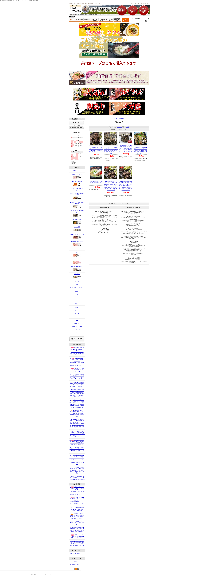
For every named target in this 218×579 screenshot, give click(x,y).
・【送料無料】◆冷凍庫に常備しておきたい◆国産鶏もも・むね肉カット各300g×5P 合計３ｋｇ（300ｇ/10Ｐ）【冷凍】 (77, 470)
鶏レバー (77, 313)
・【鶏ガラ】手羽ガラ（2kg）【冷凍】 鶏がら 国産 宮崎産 (77, 523)
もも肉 (76, 294)
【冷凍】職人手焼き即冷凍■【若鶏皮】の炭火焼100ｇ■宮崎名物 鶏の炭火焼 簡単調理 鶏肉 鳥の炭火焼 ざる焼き (111, 150)
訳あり (76, 259)
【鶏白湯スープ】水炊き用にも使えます (77, 203)
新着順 (127, 127)
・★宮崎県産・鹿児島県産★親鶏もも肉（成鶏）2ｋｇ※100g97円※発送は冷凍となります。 (77, 478)
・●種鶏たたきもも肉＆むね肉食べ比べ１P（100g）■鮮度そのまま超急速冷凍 (77, 536)
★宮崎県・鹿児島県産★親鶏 (77, 234)
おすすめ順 (119, 127)
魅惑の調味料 (77, 274)
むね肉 (76, 291)
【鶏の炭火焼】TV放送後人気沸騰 (77, 211)
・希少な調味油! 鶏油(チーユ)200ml (77, 463)
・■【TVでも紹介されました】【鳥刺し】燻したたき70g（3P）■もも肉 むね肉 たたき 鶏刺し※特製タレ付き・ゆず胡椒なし (77, 351)
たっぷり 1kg (76, 329)
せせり (76, 300)
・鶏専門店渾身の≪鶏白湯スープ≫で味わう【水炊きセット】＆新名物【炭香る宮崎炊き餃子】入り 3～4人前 (77, 442)
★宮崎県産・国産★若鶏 (77, 241)
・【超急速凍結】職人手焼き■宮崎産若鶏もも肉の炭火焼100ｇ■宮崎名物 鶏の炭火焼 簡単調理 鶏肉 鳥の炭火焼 (77, 529)
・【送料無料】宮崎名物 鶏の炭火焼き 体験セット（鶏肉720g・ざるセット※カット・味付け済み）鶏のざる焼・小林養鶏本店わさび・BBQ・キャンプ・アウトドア (77, 393)
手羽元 (76, 304)
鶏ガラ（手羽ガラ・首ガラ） (77, 287)
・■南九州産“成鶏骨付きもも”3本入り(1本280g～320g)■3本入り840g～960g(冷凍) (77, 509)
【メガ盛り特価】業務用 (77, 174)
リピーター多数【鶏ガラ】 (77, 266)
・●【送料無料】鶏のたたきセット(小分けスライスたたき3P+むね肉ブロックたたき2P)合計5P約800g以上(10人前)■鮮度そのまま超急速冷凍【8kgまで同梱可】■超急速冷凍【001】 (76, 403)
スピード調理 (77, 227)
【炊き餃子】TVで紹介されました (77, 189)
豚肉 (77, 252)
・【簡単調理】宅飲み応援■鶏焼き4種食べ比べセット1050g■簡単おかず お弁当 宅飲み (77, 449)
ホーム (115, 118)
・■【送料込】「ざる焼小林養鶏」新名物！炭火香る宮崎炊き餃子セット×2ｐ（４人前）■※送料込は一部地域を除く (77, 384)
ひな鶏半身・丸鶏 (77, 219)
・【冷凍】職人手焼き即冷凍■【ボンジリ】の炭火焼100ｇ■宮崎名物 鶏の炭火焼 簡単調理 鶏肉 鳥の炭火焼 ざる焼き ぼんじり (77, 434)
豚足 (77, 320)
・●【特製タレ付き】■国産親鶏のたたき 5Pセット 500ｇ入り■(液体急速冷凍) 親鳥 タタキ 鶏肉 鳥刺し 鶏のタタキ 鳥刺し (77, 501)
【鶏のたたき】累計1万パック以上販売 (77, 194)
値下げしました (76, 170)
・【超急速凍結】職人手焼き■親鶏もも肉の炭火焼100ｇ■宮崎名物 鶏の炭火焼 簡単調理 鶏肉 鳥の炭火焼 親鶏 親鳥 (77, 543)
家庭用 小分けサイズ (77, 326)
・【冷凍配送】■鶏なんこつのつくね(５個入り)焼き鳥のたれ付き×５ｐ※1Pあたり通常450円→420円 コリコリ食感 (76, 457)
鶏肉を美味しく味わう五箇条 (77, 564)
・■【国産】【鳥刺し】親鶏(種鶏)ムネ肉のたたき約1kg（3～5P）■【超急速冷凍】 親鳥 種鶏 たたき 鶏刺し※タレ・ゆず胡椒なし (77, 490)
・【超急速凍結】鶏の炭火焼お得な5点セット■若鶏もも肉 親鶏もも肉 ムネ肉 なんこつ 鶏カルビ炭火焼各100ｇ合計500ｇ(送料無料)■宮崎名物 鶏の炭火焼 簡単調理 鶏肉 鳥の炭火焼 (77, 424)
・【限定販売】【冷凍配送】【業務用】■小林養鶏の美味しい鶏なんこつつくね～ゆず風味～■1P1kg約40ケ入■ (77, 376)
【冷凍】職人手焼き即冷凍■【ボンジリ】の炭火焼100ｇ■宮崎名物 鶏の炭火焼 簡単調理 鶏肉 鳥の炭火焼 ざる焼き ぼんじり (140, 150)
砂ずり (76, 310)
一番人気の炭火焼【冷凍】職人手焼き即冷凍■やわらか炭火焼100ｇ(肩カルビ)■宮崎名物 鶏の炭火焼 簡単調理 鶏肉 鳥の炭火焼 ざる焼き (126, 148)
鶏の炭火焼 (76, 323)
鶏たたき (77, 281)
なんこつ (77, 333)
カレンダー (76, 561)
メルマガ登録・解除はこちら (77, 553)
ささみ (76, 297)
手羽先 (76, 307)
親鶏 (77, 284)
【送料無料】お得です (77, 181)
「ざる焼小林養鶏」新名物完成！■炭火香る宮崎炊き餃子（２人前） (96, 183)
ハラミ (76, 316)
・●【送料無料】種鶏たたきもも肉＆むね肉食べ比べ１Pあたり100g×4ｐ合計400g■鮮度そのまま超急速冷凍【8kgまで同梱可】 (76, 413)
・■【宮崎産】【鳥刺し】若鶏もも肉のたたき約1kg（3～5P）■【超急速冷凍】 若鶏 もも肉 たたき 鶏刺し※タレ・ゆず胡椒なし (77, 361)
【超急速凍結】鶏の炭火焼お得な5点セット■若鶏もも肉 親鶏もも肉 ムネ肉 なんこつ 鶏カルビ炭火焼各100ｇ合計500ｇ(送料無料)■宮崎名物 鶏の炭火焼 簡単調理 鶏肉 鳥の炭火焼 (111, 186)
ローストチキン (76, 248)
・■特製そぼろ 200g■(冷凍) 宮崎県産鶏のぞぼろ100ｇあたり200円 (77, 370)
